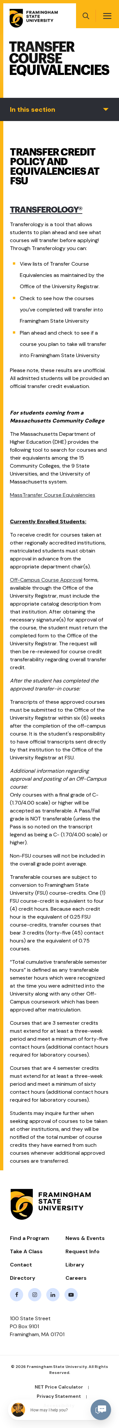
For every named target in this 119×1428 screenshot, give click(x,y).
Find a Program (29, 1238)
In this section (32, 109)
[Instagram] (34, 1294)
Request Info (82, 1251)
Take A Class (26, 1251)
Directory (22, 1277)
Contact (21, 1264)
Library (74, 1264)
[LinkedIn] (53, 1294)
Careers (76, 1277)
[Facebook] (16, 1294)
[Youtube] (71, 1294)
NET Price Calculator (59, 1387)
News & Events (85, 1238)
